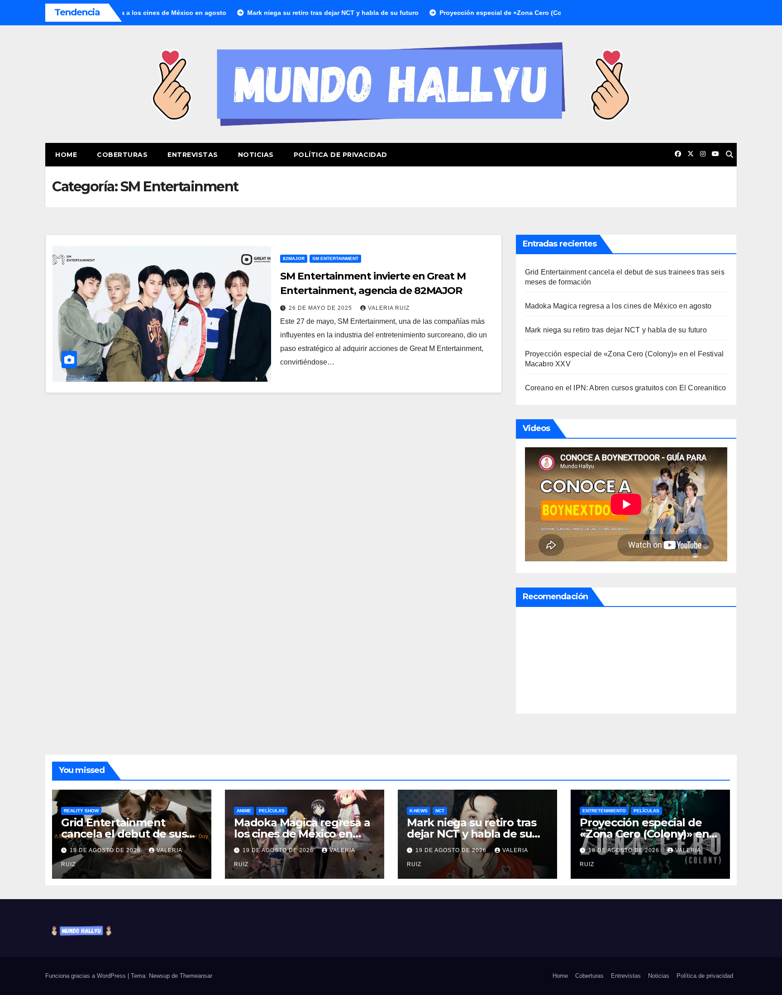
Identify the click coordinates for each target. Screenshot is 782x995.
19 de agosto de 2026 (106, 850)
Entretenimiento (604, 810)
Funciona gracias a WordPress (86, 975)
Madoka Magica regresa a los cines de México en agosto (618, 306)
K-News (419, 810)
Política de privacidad (340, 155)
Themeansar (196, 975)
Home (66, 155)
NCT (439, 810)
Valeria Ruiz (389, 308)
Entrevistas (192, 155)
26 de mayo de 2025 (321, 308)
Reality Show (81, 810)
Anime (244, 810)
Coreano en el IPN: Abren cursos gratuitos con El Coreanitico (625, 388)
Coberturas (122, 155)
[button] (729, 154)
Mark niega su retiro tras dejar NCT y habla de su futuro (616, 330)
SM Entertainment (335, 258)
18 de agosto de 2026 (624, 850)
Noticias (256, 155)
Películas (272, 810)
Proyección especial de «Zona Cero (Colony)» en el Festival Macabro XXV (644, 834)
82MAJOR (294, 258)
